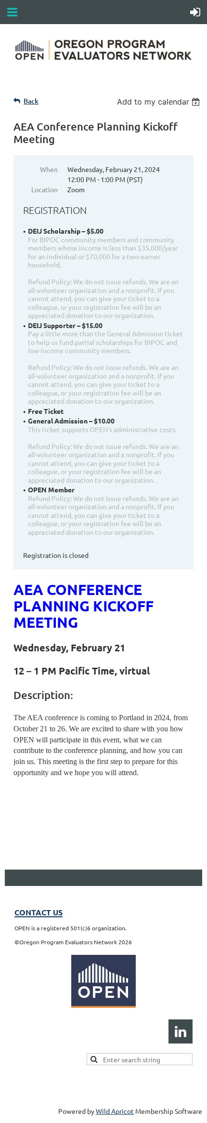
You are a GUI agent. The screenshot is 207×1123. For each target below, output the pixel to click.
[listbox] (159, 101)
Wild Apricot (115, 1111)
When (49, 169)
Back (31, 101)
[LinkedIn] (180, 1031)
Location (44, 189)
